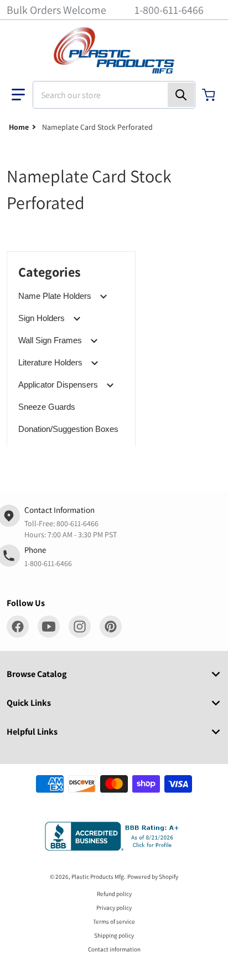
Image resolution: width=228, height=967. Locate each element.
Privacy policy (114, 908)
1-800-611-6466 (169, 10)
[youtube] (49, 626)
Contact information (114, 949)
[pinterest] (111, 626)
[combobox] (114, 95)
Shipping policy (114, 935)
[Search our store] (181, 95)
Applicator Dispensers (58, 384)
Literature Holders (50, 362)
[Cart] (209, 94)
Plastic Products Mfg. (98, 877)
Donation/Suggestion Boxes (68, 429)
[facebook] (18, 626)
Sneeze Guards (46, 406)
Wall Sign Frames (50, 340)
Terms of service (114, 921)
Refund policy (114, 894)
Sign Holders (41, 318)
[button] (18, 95)
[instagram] (80, 626)
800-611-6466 (77, 523)
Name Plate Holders (54, 296)
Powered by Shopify (152, 877)
